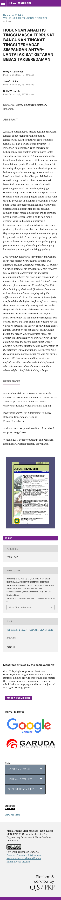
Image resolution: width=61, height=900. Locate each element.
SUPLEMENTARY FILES (21, 789)
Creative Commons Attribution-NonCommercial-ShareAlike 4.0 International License (24, 858)
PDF (10, 538)
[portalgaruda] (30, 749)
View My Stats (12, 814)
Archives (17, 14)
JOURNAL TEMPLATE (20, 779)
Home (6, 14)
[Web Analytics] (10, 809)
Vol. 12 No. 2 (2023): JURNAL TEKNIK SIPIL (25, 18)
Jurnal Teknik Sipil (20, 3)
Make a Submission (18, 698)
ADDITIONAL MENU (19, 769)
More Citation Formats (20, 607)
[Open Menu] (3, 3)
